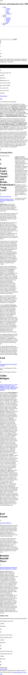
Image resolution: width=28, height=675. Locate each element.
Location (8, 8)
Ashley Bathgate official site (6, 384)
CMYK (18, 670)
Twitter (7, 20)
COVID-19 (8, 13)
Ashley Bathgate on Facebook (8, 385)
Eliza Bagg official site (5, 364)
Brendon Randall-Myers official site (8, 567)
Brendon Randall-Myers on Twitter (8, 568)
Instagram (8, 19)
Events (4, 15)
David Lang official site (5, 196)
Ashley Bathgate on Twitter (7, 386)
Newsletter (5, 23)
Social (4, 16)
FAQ (7, 11)
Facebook (8, 17)
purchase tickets (3, 669)
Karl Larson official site (5, 522)
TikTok (7, 21)
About (4, 7)
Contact (8, 9)
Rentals (7, 12)
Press (4, 24)
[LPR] (0, 0)
